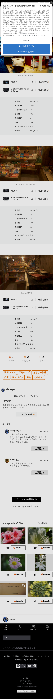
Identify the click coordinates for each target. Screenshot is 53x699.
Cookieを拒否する (26, 46)
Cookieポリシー (23, 33)
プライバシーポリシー (29, 35)
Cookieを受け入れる (26, 52)
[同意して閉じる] (51, 2)
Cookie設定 (26, 40)
